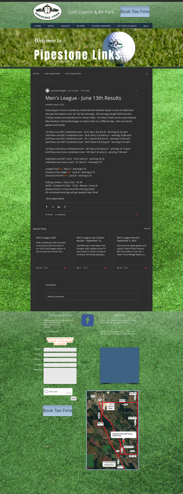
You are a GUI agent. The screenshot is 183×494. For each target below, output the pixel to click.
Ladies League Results (52, 73)
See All (147, 228)
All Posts (36, 73)
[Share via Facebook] (46, 207)
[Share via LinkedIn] (59, 207)
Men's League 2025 (46, 237)
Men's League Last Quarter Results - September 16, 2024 (90, 239)
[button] (147, 74)
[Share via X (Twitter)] (53, 207)
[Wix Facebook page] (87, 320)
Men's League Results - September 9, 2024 (129, 239)
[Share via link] (65, 207)
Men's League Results (73, 73)
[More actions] (136, 90)
